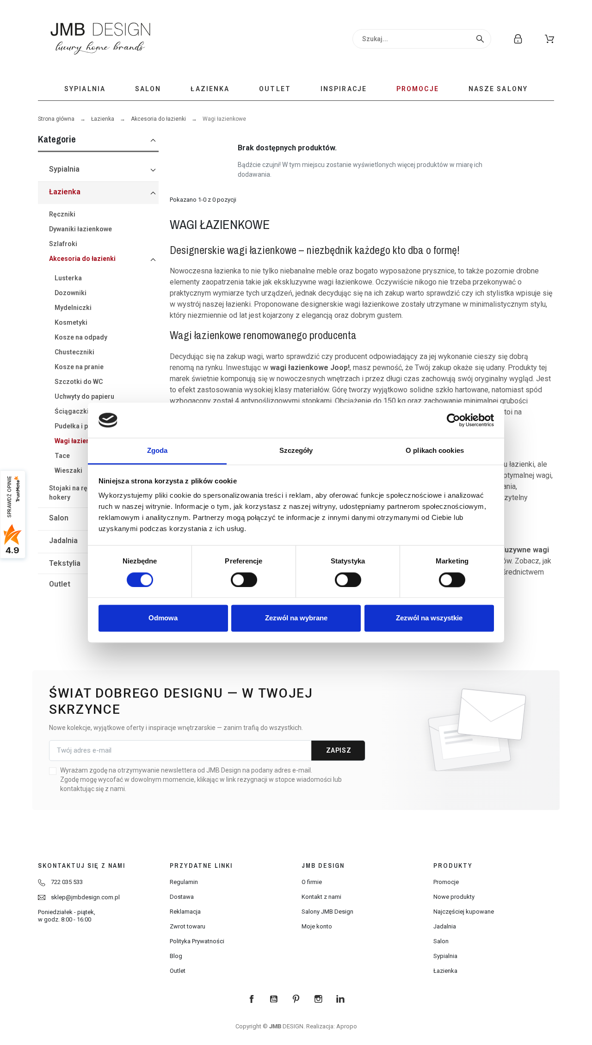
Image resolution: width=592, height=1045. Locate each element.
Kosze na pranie (79, 367)
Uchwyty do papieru (84, 396)
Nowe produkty (454, 896)
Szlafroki (63, 243)
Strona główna (56, 119)
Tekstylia (64, 563)
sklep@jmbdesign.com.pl (85, 897)
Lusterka (68, 278)
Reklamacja (185, 911)
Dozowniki (70, 293)
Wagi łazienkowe (80, 441)
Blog (176, 955)
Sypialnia (64, 169)
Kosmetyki (71, 322)
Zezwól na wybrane (296, 618)
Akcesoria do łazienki (158, 119)
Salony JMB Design (327, 911)
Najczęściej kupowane (463, 911)
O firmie (312, 881)
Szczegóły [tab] (296, 451)
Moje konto (317, 926)
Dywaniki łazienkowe (80, 229)
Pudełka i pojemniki (85, 426)
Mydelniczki (73, 307)
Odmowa (163, 618)
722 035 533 (67, 881)
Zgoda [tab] (157, 451)
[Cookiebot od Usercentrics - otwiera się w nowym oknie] (453, 420)
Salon (58, 517)
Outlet (59, 584)
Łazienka (102, 119)
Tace (62, 455)
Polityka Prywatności (197, 941)
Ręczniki (62, 214)
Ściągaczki (72, 411)
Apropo (346, 1026)
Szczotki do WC (79, 381)
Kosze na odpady (81, 337)
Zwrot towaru (187, 926)
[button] (549, 38)
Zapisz (338, 750)
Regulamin (184, 881)
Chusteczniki (74, 352)
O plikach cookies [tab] (435, 451)
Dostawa (182, 896)
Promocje (446, 881)
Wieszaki (68, 470)
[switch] (244, 579)
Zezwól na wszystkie (429, 618)
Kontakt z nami (321, 896)
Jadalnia (63, 540)
